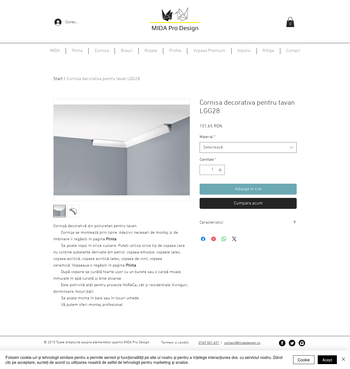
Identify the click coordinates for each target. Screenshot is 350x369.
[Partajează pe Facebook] (203, 239)
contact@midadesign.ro (242, 343)
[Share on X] (234, 239)
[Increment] (220, 170)
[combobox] (248, 147)
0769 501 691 (209, 343)
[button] (290, 22)
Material (207, 137)
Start (58, 79)
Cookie (304, 359)
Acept (327, 359)
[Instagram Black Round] (302, 343)
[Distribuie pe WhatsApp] (224, 239)
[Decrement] (203, 170)
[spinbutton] (212, 170)
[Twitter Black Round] (292, 343)
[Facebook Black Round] (282, 343)
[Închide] (343, 360)
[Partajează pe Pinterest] (213, 239)
